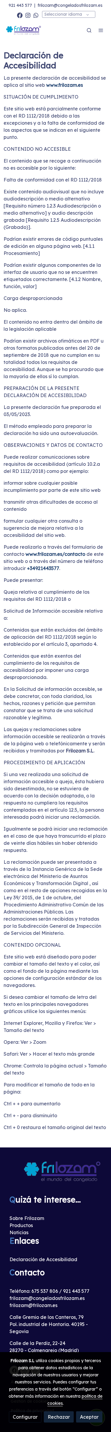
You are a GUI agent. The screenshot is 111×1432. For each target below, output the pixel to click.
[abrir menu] (101, 30)
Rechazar (59, 1417)
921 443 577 (20, 5)
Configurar (25, 1417)
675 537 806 (44, 1291)
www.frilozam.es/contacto (55, 554)
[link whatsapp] (35, 15)
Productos (21, 1225)
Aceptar (89, 1417)
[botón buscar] (89, 30)
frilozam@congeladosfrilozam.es (70, 5)
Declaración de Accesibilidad (43, 1259)
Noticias (18, 1232)
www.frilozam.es (64, 85)
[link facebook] (19, 15)
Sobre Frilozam (26, 1218)
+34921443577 (43, 568)
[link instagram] (27, 15)
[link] (23, 30)
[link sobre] (55, 1174)
